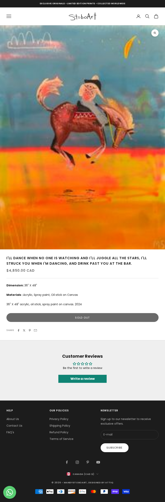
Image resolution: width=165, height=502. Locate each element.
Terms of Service (61, 439)
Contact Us (14, 426)
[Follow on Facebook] (67, 462)
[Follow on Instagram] (77, 462)
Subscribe (114, 448)
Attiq (109, 482)
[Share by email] (35, 330)
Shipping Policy (60, 426)
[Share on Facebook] (18, 330)
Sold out (82, 318)
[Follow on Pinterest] (88, 462)
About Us (12, 419)
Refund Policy (59, 432)
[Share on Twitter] (24, 330)
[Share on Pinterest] (29, 330)
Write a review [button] (82, 378)
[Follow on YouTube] (98, 462)
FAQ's (10, 432)
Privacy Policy (59, 419)
